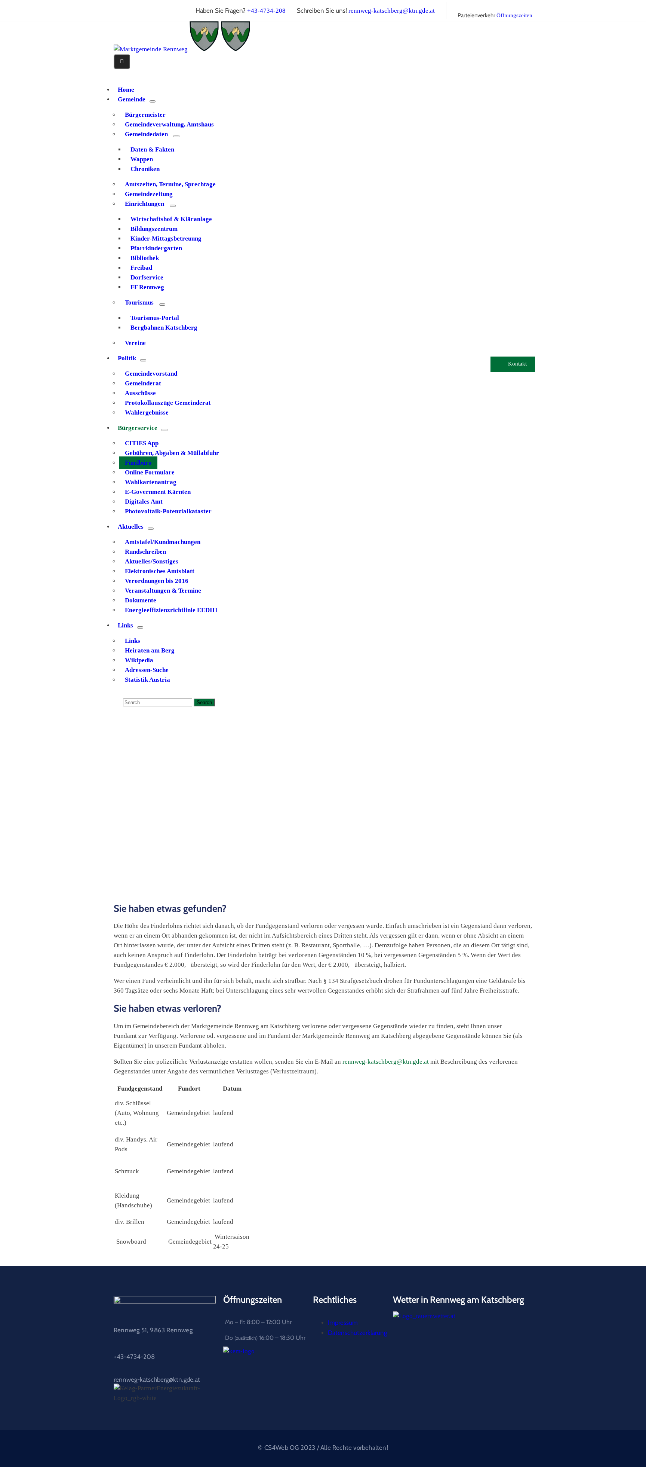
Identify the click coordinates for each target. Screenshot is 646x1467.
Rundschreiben (145, 551)
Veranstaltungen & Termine (163, 590)
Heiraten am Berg (150, 650)
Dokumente (140, 600)
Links (125, 625)
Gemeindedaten (146, 134)
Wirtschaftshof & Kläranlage (171, 219)
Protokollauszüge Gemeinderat (168, 402)
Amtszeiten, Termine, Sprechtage (170, 184)
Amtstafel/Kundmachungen (162, 541)
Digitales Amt (144, 501)
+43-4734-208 (266, 10)
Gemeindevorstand (151, 373)
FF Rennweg (147, 287)
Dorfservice (146, 277)
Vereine (135, 342)
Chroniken (145, 168)
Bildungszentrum (154, 228)
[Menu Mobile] (122, 61)
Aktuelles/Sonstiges (151, 561)
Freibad (141, 267)
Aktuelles (131, 526)
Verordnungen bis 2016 (156, 580)
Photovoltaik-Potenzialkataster (168, 511)
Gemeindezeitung (149, 194)
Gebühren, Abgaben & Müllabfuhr (172, 452)
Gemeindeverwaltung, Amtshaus (169, 124)
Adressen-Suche (147, 669)
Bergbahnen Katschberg (163, 327)
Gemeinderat (143, 383)
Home (137, 812)
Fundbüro (138, 462)
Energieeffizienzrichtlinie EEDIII (171, 610)
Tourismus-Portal (154, 317)
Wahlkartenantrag (150, 482)
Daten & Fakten (152, 149)
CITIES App (142, 443)
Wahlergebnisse (147, 412)
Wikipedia (139, 660)
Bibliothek (144, 258)
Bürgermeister (145, 114)
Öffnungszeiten (514, 15)
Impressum (343, 1322)
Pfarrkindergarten (156, 248)
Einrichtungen (144, 203)
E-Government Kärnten (158, 491)
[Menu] (153, 101)
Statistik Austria (147, 679)
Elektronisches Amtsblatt (159, 571)
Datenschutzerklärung (357, 1332)
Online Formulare (150, 472)
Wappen (141, 159)
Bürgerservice (137, 427)
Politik (127, 358)
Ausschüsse (140, 393)
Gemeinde (131, 99)
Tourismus (139, 302)
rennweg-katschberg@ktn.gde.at (391, 10)
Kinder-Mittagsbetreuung (166, 238)
